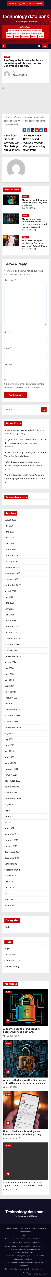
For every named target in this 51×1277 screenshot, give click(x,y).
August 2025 (10, 591)
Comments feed (12, 960)
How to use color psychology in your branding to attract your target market (24, 1257)
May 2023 (9, 751)
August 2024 (10, 662)
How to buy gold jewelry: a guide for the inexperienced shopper (24, 1251)
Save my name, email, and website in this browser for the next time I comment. (24, 385)
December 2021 (12, 852)
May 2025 (9, 608)
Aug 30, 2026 (28, 230)
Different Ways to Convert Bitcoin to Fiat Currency (25, 33)
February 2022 (11, 840)
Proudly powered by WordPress (18, 1228)
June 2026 (9, 531)
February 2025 (11, 626)
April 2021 (8, 899)
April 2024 (9, 686)
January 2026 (11, 561)
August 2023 (10, 733)
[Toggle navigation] (33, 46)
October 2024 (11, 650)
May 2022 (9, 822)
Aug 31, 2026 (27, 208)
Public (7, 57)
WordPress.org (11, 966)
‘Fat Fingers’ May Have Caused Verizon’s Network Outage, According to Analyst (34, 143)
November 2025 (12, 573)
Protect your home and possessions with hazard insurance (24, 1264)
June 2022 (9, 816)
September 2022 (12, 798)
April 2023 (9, 757)
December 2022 (12, 780)
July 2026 (8, 525)
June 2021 (9, 887)
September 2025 (12, 585)
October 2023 (11, 721)
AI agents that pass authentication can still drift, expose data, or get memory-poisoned (25, 443)
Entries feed (10, 954)
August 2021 (10, 875)
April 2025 (9, 614)
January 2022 (10, 846)
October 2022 (11, 792)
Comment (10, 280)
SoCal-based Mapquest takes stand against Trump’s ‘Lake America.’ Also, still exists (24, 466)
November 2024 (12, 644)
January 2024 (11, 703)
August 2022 (10, 804)
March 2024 (10, 691)
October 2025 (11, 579)
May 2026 (9, 537)
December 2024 (12, 638)
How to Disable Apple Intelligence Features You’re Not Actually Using (34, 243)
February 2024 (11, 697)
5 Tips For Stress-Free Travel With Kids (24, 1242)
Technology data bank (25, 16)
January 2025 (11, 632)
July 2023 (8, 739)
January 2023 (10, 774)
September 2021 (12, 869)
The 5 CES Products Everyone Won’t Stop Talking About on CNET (13, 143)
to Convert (25, 36)
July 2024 (9, 668)
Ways (17, 36)
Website (8, 364)
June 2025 (9, 602)
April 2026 (9, 543)
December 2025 (12, 567)
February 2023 (11, 769)
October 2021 (10, 863)
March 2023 (10, 763)
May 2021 (8, 893)
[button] (39, 46)
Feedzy (45, 1274)
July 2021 (8, 881)
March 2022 (10, 834)
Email (7, 348)
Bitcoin (34, 36)
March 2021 (9, 905)
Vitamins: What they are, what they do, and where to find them (24, 1270)
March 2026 (10, 549)
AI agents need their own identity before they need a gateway (35, 203)
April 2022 (9, 828)
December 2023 (12, 709)
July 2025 (8, 597)
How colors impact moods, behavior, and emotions (24, 1246)
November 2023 (12, 715)
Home (24, 1235)
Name (8, 332)
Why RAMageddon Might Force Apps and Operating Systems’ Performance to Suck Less (24, 479)
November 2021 (11, 858)
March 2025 (10, 620)
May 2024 (9, 680)
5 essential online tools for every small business (24, 1239)
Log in (7, 948)
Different (9, 36)
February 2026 (11, 555)
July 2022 (8, 810)
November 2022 (12, 786)
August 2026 (10, 520)
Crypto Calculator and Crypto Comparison (25, 30)
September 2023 (12, 727)
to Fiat (41, 36)
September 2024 (12, 656)
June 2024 (9, 674)
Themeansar (25, 1232)
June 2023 (9, 745)
